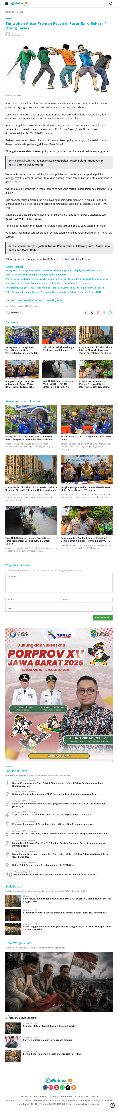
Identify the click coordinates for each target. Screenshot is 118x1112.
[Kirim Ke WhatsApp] (110, 312)
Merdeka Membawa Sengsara (20, 1017)
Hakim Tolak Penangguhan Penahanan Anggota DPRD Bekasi (44, 865)
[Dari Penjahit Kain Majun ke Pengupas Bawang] (13, 1042)
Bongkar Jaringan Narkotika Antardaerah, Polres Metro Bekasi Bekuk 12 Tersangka (48, 283)
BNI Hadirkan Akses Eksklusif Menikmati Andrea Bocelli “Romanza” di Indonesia (55, 874)
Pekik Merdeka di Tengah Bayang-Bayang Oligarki (49, 1026)
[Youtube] (56, 1087)
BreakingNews (54, 300)
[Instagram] (50, 1087)
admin (14, 33)
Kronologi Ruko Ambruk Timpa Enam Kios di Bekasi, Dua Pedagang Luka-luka (52, 824)
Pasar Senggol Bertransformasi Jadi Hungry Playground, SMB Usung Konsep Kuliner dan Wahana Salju (67, 928)
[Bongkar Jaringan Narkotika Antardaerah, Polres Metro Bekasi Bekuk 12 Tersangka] (22, 369)
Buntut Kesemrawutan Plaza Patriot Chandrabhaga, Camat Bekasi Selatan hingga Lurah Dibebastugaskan (58, 784)
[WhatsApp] (62, 1087)
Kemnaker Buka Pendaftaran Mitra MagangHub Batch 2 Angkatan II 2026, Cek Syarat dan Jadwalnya (59, 805)
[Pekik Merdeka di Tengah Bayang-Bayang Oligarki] (13, 1028)
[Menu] (7, 3)
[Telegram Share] (104, 312)
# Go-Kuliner (81, 1096)
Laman (94, 1096)
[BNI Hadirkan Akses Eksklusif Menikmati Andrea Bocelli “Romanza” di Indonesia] (13, 915)
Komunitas (66, 1096)
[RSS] (73, 1087)
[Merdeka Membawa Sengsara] (59, 982)
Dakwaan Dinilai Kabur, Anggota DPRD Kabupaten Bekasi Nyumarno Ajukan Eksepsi (56, 794)
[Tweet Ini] (92, 312)
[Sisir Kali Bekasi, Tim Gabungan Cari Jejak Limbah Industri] (59, 335)
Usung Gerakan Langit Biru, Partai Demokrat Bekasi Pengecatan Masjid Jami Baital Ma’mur (52, 270)
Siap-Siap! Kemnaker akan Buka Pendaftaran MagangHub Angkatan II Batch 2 (52, 814)
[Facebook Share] (85, 312)
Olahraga (53, 1096)
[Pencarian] (111, 3)
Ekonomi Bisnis (38, 1096)
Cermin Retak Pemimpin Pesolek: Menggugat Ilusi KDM (52, 1054)
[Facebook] (45, 1087)
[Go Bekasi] (19, 3)
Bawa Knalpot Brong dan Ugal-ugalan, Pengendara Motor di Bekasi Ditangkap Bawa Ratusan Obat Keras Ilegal (60, 855)
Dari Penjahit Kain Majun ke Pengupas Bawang (47, 1040)
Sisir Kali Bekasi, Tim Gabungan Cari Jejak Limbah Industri (35, 274)
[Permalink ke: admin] (7, 34)
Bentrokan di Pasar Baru (30, 300)
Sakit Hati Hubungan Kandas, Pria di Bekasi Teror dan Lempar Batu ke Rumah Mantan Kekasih (55, 287)
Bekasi (8, 18)
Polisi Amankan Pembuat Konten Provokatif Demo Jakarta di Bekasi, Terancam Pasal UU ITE (53, 292)
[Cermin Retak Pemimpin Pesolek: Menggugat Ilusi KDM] (13, 1056)
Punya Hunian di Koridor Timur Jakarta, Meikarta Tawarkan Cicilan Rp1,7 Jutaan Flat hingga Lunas (56, 279)
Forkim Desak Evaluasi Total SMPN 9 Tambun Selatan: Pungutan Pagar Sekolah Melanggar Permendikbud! (59, 844)
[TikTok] (67, 1087)
